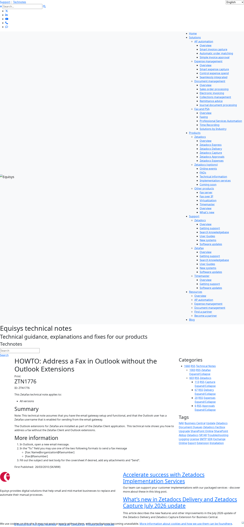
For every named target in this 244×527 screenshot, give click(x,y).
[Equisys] (7, 176)
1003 (192, 370)
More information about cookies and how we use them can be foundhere (186, 524)
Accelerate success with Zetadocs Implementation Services (163, 477)
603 (191, 378)
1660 (187, 366)
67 (196, 390)
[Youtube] (6, 19)
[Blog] (6, 27)
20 (196, 398)
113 (197, 382)
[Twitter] (6, 11)
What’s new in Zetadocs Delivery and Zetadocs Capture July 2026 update (180, 502)
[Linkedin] (6, 15)
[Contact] (6, 23)
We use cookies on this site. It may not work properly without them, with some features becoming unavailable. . (116, 524)
